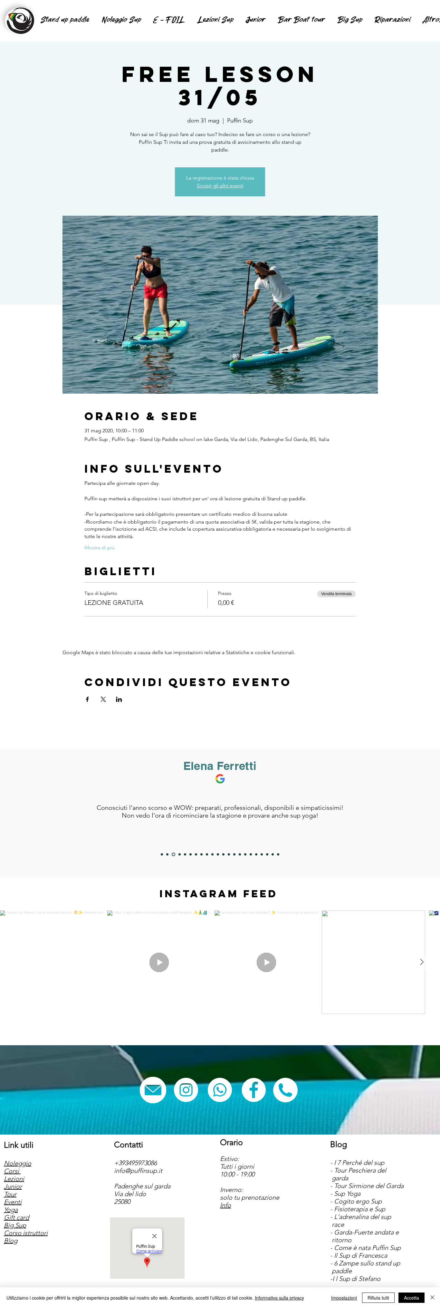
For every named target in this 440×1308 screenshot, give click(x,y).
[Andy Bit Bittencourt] (201, 854)
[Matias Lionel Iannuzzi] (273, 854)
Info (225, 1205)
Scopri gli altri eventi (220, 185)
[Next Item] (422, 962)
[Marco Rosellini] (162, 854)
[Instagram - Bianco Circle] (186, 1090)
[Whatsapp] (220, 1090)
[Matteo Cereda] (278, 854)
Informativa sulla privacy (279, 1297)
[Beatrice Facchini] (218, 854)
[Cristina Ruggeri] (212, 854)
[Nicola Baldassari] (179, 854)
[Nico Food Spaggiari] (185, 854)
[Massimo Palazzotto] (256, 854)
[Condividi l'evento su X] (103, 699)
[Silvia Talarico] (190, 854)
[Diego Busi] (167, 854)
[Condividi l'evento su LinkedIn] (119, 699)
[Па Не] (240, 854)
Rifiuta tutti (378, 1297)
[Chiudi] (432, 1298)
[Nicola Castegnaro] (196, 854)
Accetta (411, 1297)
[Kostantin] (262, 854)
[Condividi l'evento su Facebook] (87, 699)
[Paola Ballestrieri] (251, 854)
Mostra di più (99, 548)
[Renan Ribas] (245, 854)
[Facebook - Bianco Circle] (254, 1090)
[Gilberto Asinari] (223, 854)
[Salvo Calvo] (229, 854)
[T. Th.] (234, 854)
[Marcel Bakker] (207, 854)
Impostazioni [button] (344, 1297)
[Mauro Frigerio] (267, 854)
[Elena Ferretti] (173, 854)
